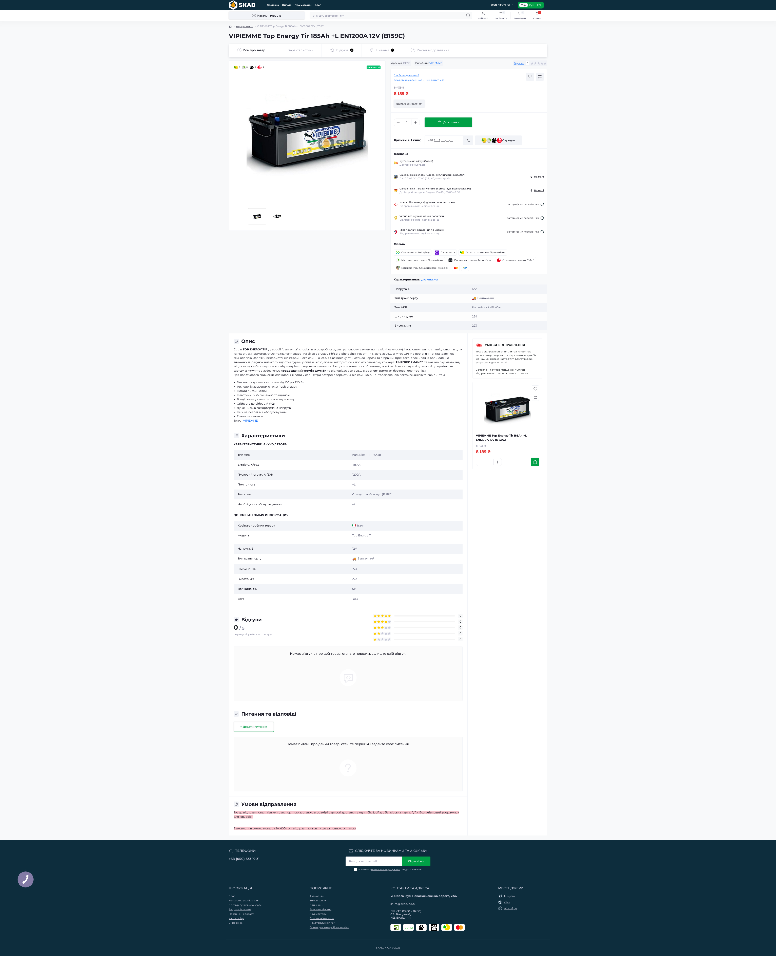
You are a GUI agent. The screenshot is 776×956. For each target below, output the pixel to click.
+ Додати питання (253, 727)
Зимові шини (318, 900)
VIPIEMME (435, 63)
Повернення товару (241, 913)
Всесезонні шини (320, 909)
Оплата (286, 4)
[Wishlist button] (530, 77)
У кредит (508, 140)
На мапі (539, 176)
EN (539, 4)
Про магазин (303, 4)
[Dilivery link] (542, 204)
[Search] (468, 15)
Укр (523, 4)
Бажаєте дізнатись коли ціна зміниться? (419, 79)
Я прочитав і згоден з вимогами (390, 869)
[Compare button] (540, 77)
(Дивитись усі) (430, 279)
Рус (531, 4)
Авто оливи (317, 896)
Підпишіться (416, 861)
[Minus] (398, 122)
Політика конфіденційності (385, 869)
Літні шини (316, 904)
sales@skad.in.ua (402, 904)
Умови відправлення (505, 345)
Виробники (236, 922)
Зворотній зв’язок (240, 909)
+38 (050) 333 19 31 (244, 859)
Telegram (509, 896)
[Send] (468, 140)
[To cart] (535, 462)
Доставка (273, 4)
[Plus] (415, 122)
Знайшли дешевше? (406, 75)
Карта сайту (236, 918)
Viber (507, 902)
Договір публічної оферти (245, 904)
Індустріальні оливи (322, 922)
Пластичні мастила (322, 918)
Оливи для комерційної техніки (329, 927)
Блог (318, 4)
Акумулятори (244, 26)
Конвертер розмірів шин (244, 900)
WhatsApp (510, 908)
